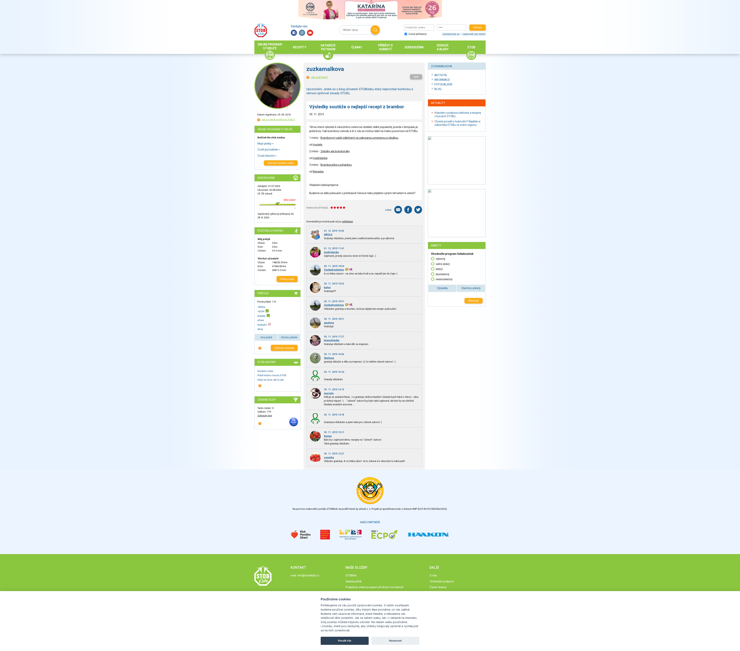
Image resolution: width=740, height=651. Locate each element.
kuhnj (327, 287)
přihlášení (347, 221)
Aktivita (440, 75)
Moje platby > (265, 143)
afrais (260, 320)
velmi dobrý (443, 264)
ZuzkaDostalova (334, 269)
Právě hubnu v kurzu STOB (271, 375)
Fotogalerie (443, 84)
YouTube (310, 33)
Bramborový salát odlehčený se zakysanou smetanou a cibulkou (359, 137)
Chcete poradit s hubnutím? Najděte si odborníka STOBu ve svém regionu (457, 123)
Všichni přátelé (289, 337)
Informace (442, 80)
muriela (317, 144)
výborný (440, 258)
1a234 (260, 311)
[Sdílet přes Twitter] (418, 210)
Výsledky (442, 288)
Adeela (261, 316)
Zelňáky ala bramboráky (335, 151)
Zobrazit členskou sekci (280, 162)
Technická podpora (442, 581)
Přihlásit (477, 27)
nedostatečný (444, 279)
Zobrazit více (264, 415)
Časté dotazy (438, 587)
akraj (260, 329)
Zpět (416, 76)
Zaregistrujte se (450, 34)
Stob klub (260, 30)
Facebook (294, 33)
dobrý (439, 269)
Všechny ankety (471, 288)
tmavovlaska (331, 340)
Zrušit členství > (267, 155)
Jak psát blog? (319, 77)
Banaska (318, 171)
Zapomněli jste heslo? (474, 34)
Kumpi (328, 436)
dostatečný (442, 274)
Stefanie (329, 358)
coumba (329, 457)
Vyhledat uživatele (284, 348)
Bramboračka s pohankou (336, 164)
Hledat (375, 29)
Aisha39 (262, 324)
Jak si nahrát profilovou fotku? (278, 119)
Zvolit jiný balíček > (268, 149)
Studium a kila (265, 371)
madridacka (320, 158)
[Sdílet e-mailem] (398, 210)
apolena (329, 322)
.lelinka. (261, 306)
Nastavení (395, 640)
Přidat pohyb (287, 279)
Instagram (302, 33)
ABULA (328, 234)
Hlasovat (473, 300)
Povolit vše (344, 640)
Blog (437, 89)
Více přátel (266, 337)
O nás (433, 575)
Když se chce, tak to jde (270, 379)
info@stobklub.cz (308, 575)
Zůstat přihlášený (417, 34)
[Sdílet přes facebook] (408, 210)
